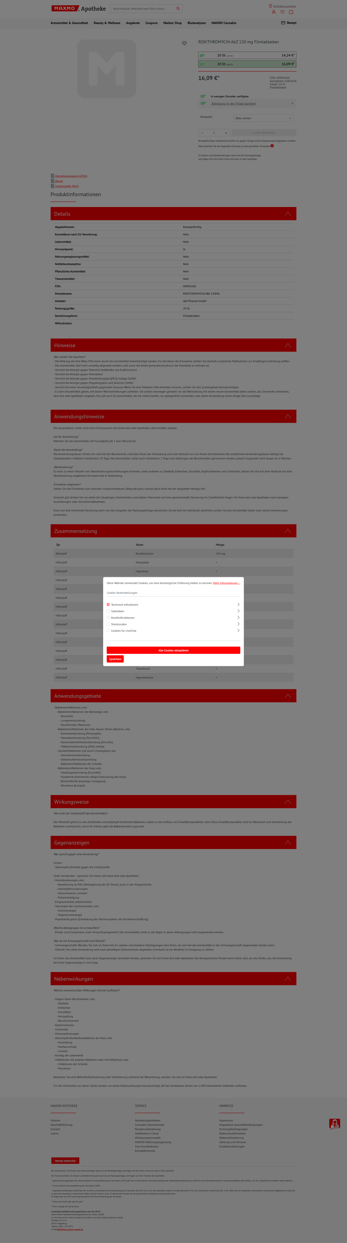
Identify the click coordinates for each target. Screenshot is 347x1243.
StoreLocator (119, 624)
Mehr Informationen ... (226, 583)
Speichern (115, 659)
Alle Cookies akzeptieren (173, 650)
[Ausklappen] (238, 604)
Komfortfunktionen (123, 617)
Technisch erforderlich (124, 604)
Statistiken (117, 611)
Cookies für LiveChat (123, 630)
